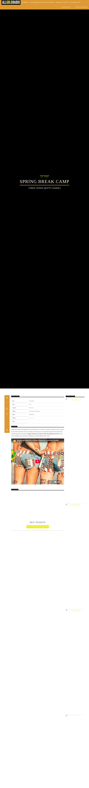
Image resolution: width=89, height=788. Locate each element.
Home (26, 2)
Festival (46, 195)
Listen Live (65, 7)
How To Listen (62, 2)
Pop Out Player (81, 7)
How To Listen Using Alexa (76, 545)
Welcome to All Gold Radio (76, 439)
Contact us (75, 2)
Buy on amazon (42, 566)
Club (41, 195)
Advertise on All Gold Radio (42, 2)
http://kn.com (31, 457)
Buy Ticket (31, 566)
